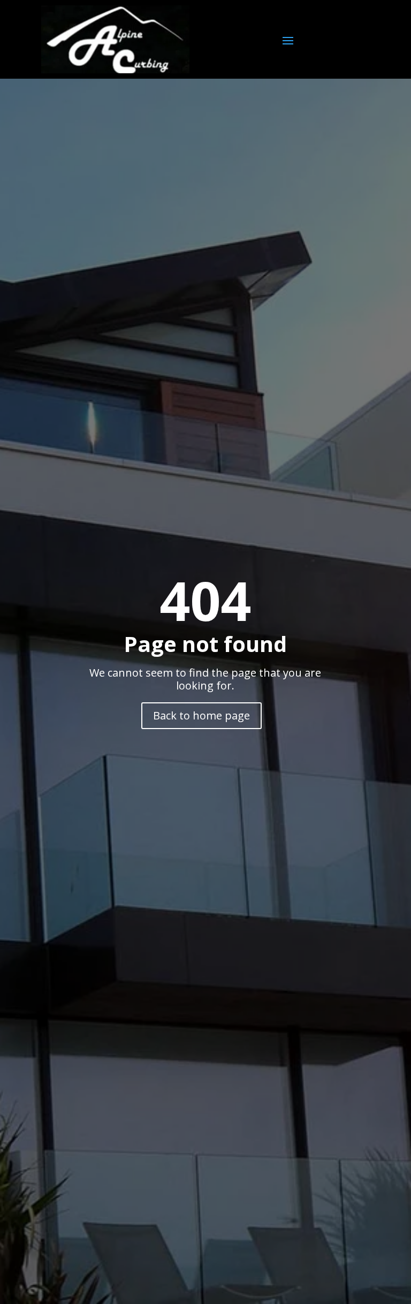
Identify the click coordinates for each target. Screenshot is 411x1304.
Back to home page (201, 715)
